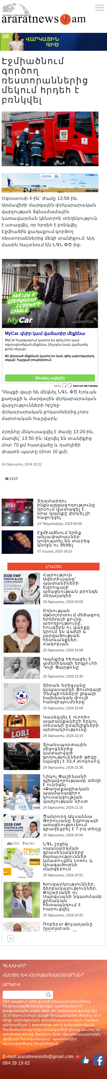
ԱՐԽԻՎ (11, 984)
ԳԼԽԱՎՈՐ (14, 965)
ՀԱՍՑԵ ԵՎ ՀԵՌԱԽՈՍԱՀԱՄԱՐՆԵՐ (43, 975)
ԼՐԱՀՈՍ (53, 566)
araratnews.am (45, 1024)
